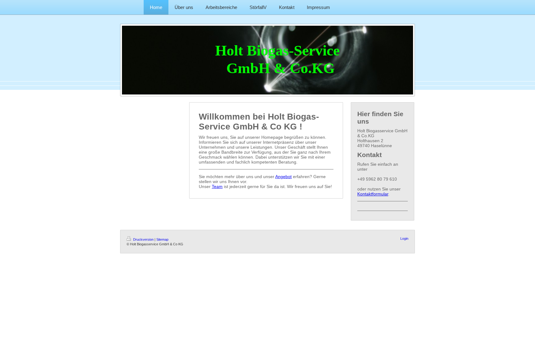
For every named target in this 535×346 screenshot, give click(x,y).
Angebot (283, 176)
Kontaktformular (372, 193)
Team (217, 186)
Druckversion (143, 239)
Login (404, 238)
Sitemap (162, 239)
